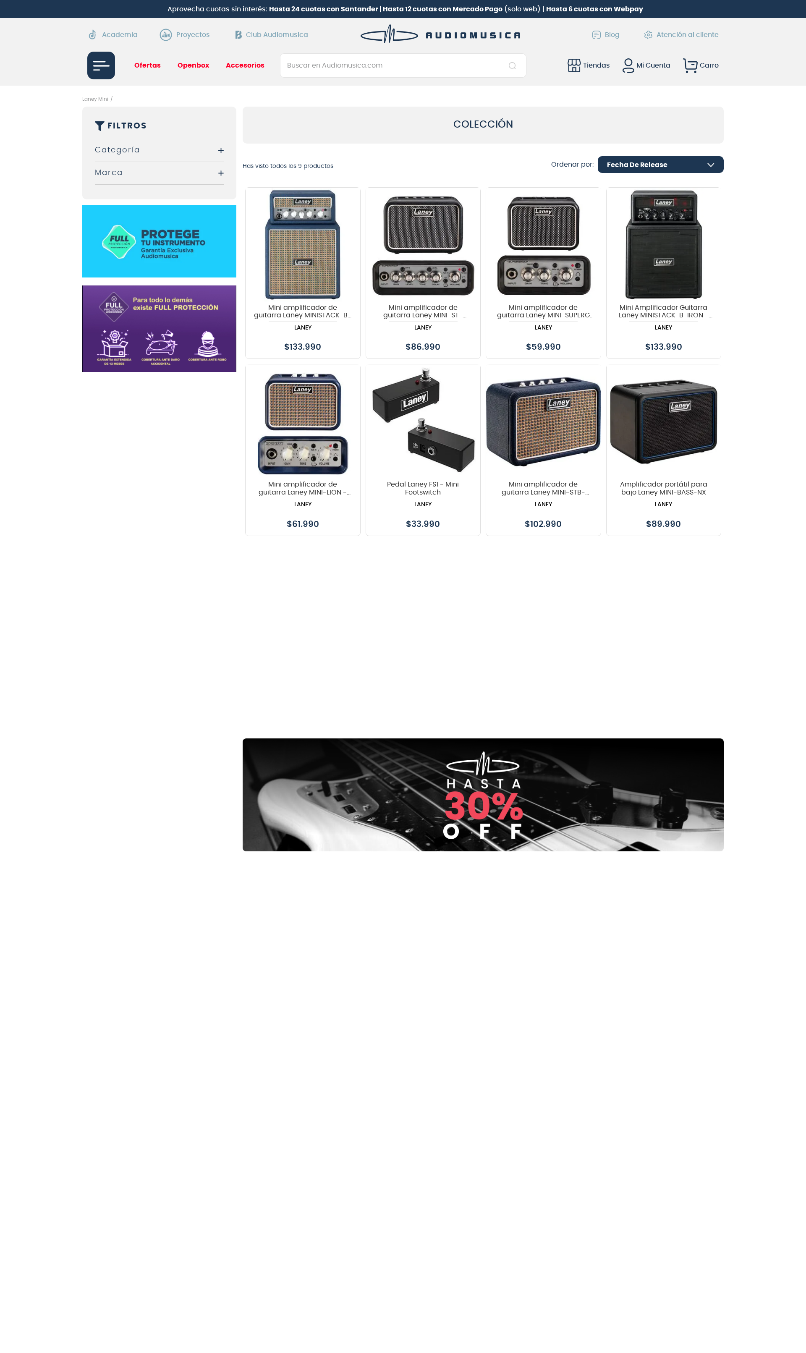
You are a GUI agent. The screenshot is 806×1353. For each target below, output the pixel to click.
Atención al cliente (688, 34)
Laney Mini (95, 99)
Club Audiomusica (277, 34)
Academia (120, 34)
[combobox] (403, 65)
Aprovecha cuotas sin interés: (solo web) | (405, 9)
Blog (612, 34)
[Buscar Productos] (514, 65)
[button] (159, 150)
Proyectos (193, 34)
